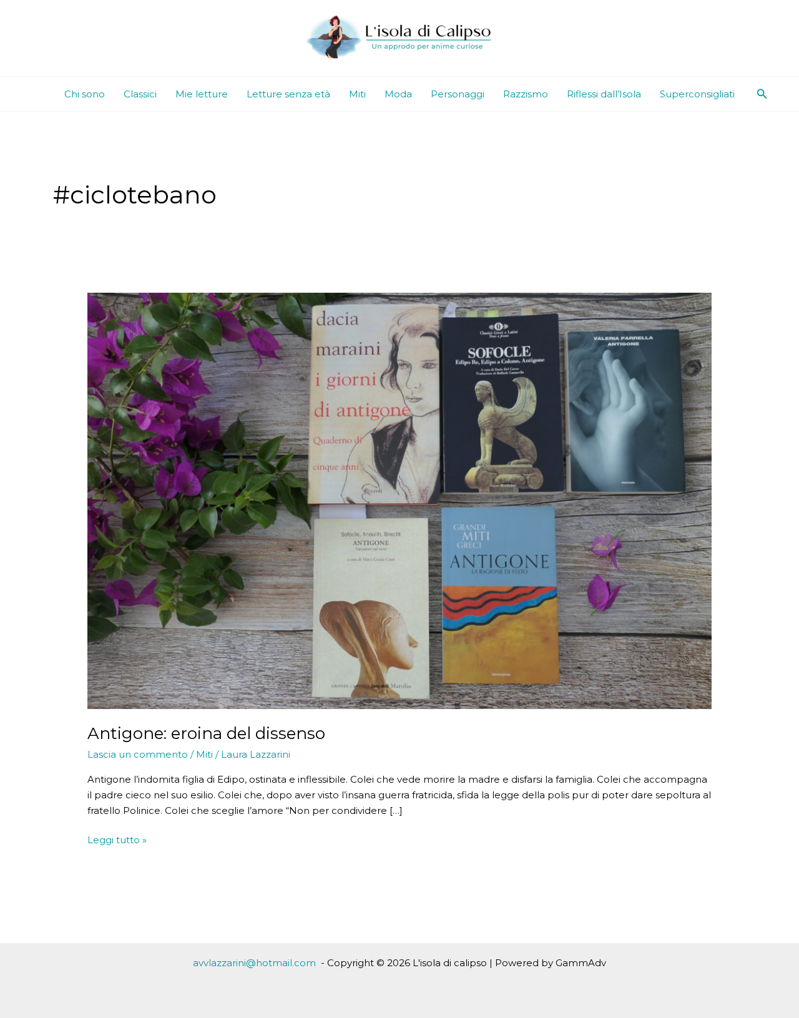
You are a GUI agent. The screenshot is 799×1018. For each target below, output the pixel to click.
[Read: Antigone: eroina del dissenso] (399, 500)
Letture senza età (288, 94)
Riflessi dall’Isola (604, 94)
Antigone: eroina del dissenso (206, 733)
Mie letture (201, 94)
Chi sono (84, 94)
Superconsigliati (697, 94)
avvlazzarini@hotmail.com (254, 963)
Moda (398, 94)
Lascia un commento (137, 754)
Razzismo (525, 94)
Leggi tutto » (117, 840)
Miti (357, 94)
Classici (140, 94)
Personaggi (457, 94)
